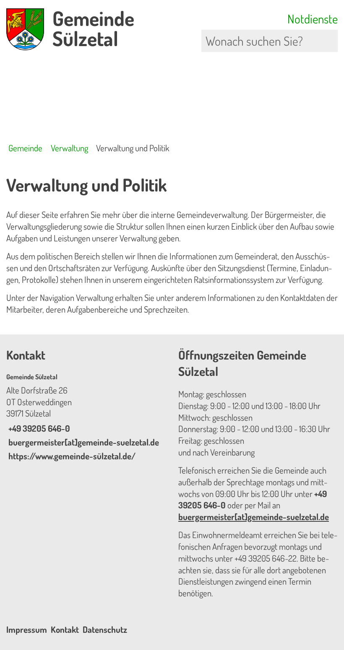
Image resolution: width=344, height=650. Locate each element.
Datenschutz (105, 629)
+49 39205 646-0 (38, 428)
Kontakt (65, 629)
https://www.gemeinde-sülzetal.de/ (71, 456)
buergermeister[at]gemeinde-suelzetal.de (82, 442)
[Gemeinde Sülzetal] (86, 417)
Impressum (26, 629)
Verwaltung (69, 147)
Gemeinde (25, 147)
